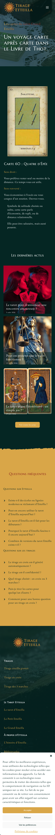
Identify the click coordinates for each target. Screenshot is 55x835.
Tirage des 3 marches (16, 686)
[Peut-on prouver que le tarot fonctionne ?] (27, 340)
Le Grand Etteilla (14, 728)
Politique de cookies (26, 831)
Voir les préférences (27, 825)
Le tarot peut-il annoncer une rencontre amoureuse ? (26, 307)
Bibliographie (12, 751)
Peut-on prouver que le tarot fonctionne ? (25, 357)
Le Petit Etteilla (13, 718)
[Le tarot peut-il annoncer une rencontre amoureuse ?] (27, 290)
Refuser (27, 817)
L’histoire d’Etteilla (15, 742)
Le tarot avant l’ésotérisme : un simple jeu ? (27, 408)
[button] (51, 755)
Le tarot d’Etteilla (14, 709)
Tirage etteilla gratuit (16, 668)
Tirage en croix (12, 677)
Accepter (28, 810)
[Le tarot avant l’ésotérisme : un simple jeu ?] (27, 391)
